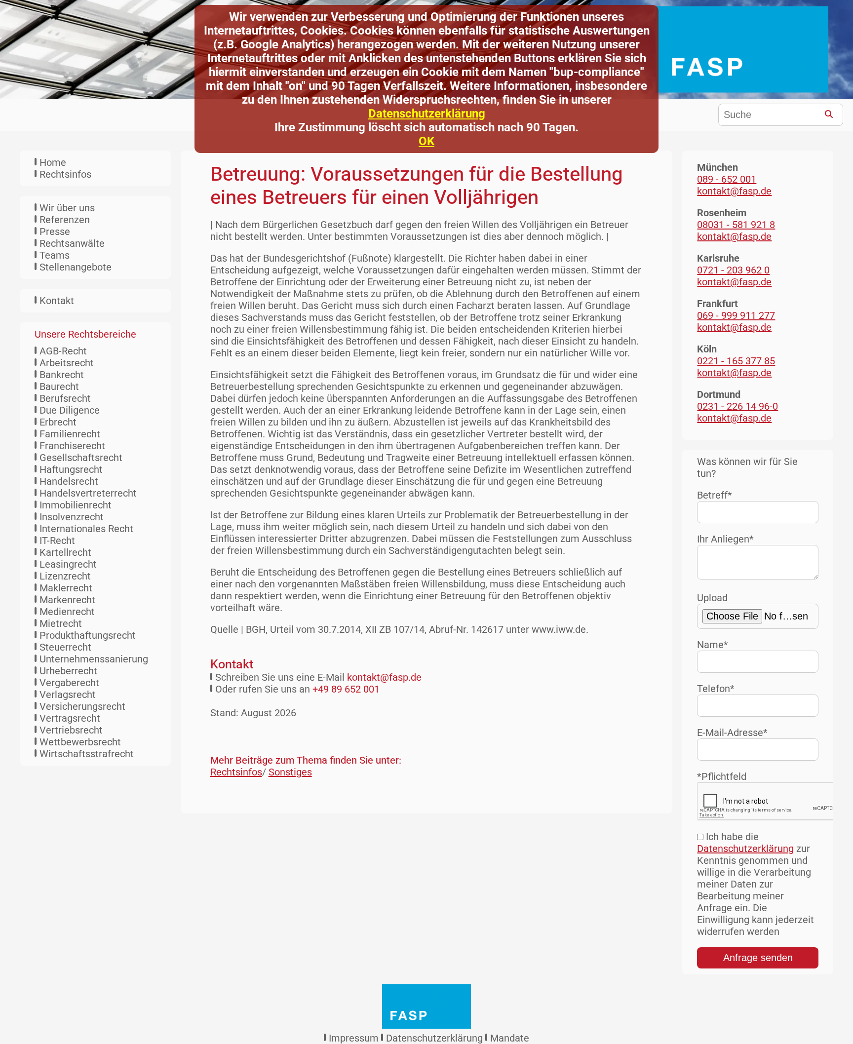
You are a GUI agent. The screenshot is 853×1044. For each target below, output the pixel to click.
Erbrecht (58, 422)
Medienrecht (67, 612)
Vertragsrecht (69, 718)
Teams (54, 255)
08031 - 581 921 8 (736, 225)
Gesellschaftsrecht (80, 458)
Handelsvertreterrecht (88, 493)
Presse (54, 231)
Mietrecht (60, 623)
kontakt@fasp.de (384, 677)
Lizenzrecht (65, 576)
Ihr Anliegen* (725, 539)
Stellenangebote (75, 267)
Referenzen (64, 220)
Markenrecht (67, 600)
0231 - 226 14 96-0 (737, 406)
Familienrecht (69, 434)
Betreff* (714, 495)
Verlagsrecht (67, 694)
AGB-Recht (63, 351)
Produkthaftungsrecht (87, 635)
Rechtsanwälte (72, 243)
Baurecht (59, 386)
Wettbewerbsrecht (80, 742)
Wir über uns (67, 208)
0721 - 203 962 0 (733, 270)
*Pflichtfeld (721, 776)
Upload (712, 598)
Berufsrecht (65, 398)
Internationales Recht (86, 529)
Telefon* (716, 689)
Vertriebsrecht (71, 730)
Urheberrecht (68, 671)
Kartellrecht (65, 552)
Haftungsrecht (71, 469)
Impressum (354, 1038)
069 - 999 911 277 (736, 315)
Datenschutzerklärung (426, 113)
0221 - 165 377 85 (736, 361)
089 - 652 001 (726, 179)
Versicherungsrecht (82, 706)
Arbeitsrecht (66, 363)
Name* (712, 645)
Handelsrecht (68, 481)
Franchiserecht (72, 446)
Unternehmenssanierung (93, 659)
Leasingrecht (68, 564)
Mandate (509, 1038)
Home (52, 162)
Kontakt (56, 301)
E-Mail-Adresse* (732, 732)
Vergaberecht (69, 683)
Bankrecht (61, 375)
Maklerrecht (65, 588)
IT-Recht (57, 540)
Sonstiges (290, 772)
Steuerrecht (65, 647)
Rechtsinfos (65, 174)
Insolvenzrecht (71, 517)
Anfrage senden (758, 957)
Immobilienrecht (75, 505)
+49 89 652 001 (346, 689)
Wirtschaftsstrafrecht (86, 754)
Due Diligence (69, 410)
